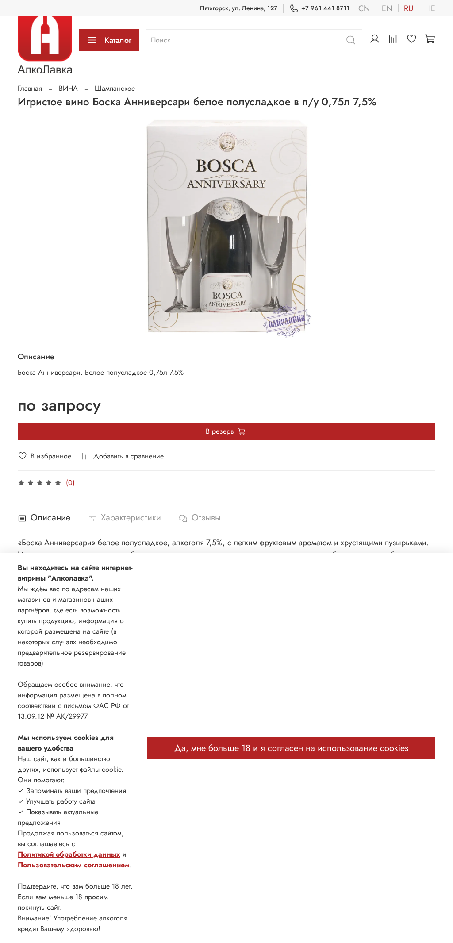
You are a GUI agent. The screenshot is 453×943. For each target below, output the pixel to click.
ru (408, 8)
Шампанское (115, 88)
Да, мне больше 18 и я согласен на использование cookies (291, 748)
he (430, 8)
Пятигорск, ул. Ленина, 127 (238, 8)
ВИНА (68, 88)
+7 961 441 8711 (325, 8)
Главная (30, 88)
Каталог (117, 40)
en (387, 8)
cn (364, 8)
